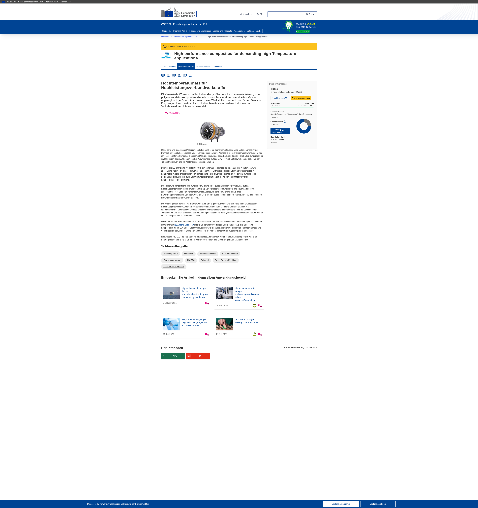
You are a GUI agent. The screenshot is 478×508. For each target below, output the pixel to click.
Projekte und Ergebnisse (200, 31)
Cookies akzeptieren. (341, 504)
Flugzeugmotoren (230, 254)
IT (184, 75)
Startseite (166, 31)
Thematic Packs (180, 31)
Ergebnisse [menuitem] (217, 66)
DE (163, 75)
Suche (259, 31)
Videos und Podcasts (222, 31)
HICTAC (191, 260)
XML (175, 356)
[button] (260, 14)
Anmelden (247, 14)
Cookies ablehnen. (378, 504)
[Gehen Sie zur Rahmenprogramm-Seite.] (166, 55)
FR (179, 75)
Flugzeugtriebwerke (172, 260)
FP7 (200, 37)
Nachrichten (239, 31)
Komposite (188, 254)
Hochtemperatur (170, 254)
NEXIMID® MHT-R (183, 225)
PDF (200, 356)
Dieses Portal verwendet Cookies (102, 504)
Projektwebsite (278, 98)
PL (190, 75)
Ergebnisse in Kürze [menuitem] (186, 66)
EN (168, 75)
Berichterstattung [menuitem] (203, 66)
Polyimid (205, 260)
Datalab (250, 31)
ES (174, 75)
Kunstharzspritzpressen (173, 267)
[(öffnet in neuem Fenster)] (181, 12)
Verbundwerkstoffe (208, 254)
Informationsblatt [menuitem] (169, 66)
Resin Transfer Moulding (226, 260)
